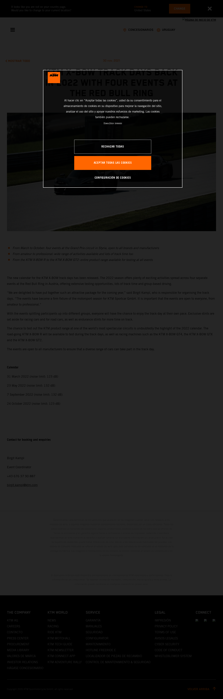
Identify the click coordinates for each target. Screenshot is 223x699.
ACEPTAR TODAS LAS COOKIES (113, 163)
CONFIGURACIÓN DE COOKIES (113, 178)
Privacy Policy (109, 123)
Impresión (118, 123)
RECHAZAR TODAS (112, 146)
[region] (112, 129)
